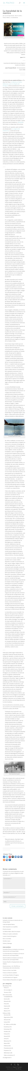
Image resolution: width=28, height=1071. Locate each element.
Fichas (4, 17)
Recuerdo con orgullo (16, 979)
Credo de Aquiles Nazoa (9, 924)
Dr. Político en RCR (8, 1024)
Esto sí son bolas (7, 938)
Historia (6, 1006)
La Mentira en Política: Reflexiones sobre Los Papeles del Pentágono (12, 83)
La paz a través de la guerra (9, 936)
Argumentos (7, 1017)
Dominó (6, 999)
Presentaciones (7, 1048)
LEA (5, 1038)
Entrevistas (6, 1029)
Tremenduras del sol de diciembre (11, 968)
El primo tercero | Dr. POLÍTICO (10, 966)
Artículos (6, 1019)
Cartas (5, 1022)
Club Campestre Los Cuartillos (10, 926)
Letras (5, 1008)
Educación (6, 1001)
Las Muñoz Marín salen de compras (11, 931)
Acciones (6, 1015)
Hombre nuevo (6, 941)
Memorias (6, 1041)
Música (5, 1010)
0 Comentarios (14, 17)
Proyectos (6, 1050)
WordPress (18, 1069)
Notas (5, 1043)
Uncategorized (6, 1057)
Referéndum (7, 1052)
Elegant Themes (17, 1067)
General (6, 1036)
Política (8, 17)
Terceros (6, 992)
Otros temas (6, 994)
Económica (6, 1026)
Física (5, 1003)
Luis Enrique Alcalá (9, 15)
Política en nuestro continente (10, 934)
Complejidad (7, 996)
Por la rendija (7, 990)
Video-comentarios (8, 1055)
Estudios (6, 1031)
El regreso (16, 975)
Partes (5, 987)
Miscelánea (5, 986)
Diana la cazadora (12, 972)
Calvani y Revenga (7, 943)
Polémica (6, 1045)
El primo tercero (7, 929)
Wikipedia (20, 122)
